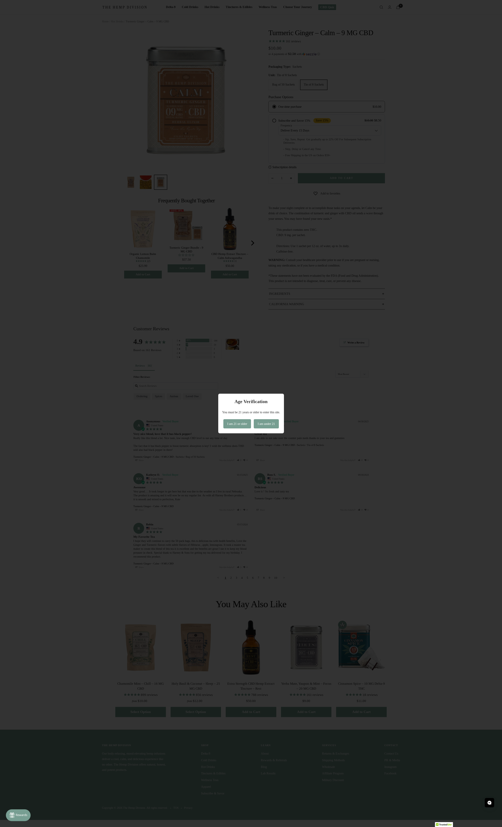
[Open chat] (489, 802)
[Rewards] (18, 815)
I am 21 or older (237, 423)
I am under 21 (266, 423)
